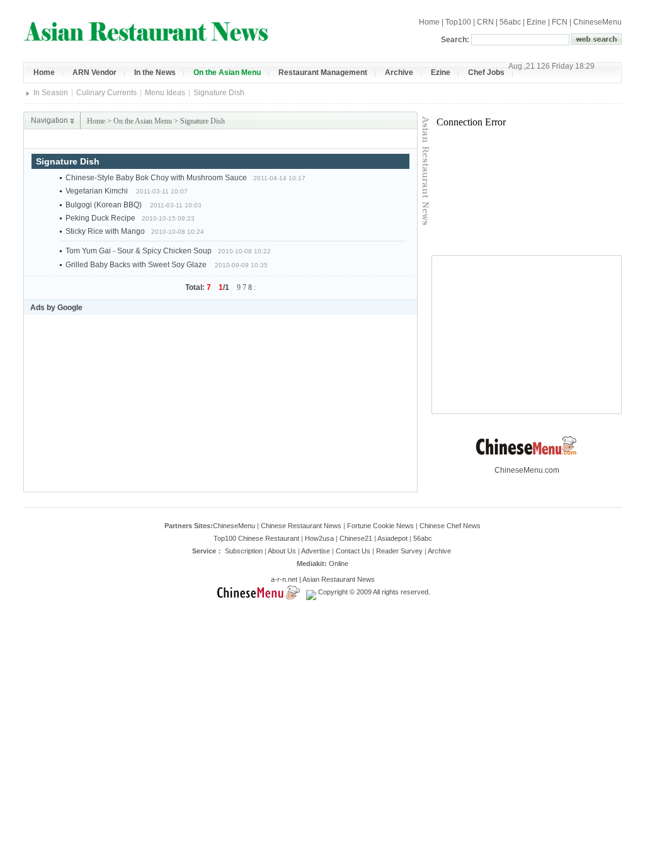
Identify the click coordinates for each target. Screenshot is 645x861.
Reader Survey (399, 551)
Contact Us (353, 551)
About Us (282, 551)
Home (429, 22)
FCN (560, 22)
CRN (485, 22)
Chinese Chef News (450, 525)
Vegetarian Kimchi (98, 191)
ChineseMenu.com (526, 470)
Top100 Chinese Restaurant (256, 538)
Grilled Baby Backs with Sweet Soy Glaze (137, 264)
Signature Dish (202, 121)
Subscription (244, 551)
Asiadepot (392, 538)
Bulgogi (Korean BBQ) (105, 204)
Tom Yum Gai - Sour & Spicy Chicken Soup (139, 250)
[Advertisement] (269, 139)
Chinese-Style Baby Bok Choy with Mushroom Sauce (156, 177)
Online (338, 563)
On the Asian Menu (142, 121)
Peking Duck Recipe (100, 218)
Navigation (49, 120)
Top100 (458, 22)
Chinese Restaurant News (301, 525)
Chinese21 (356, 538)
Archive (439, 551)
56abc (510, 22)
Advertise (315, 551)
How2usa (319, 538)
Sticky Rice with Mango (105, 231)
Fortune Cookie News (380, 525)
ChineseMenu (597, 22)
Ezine (536, 22)
